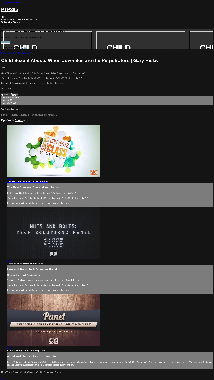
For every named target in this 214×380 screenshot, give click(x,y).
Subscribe (5, 42)
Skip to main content (10, 2)
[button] (3, 17)
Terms (9, 372)
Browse (5, 19)
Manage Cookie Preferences (41, 372)
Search (14, 19)
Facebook (6, 94)
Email (15, 94)
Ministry (20, 120)
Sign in (33, 19)
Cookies (24, 372)
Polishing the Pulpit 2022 (16, 52)
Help (3, 372)
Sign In (16, 22)
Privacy (16, 372)
